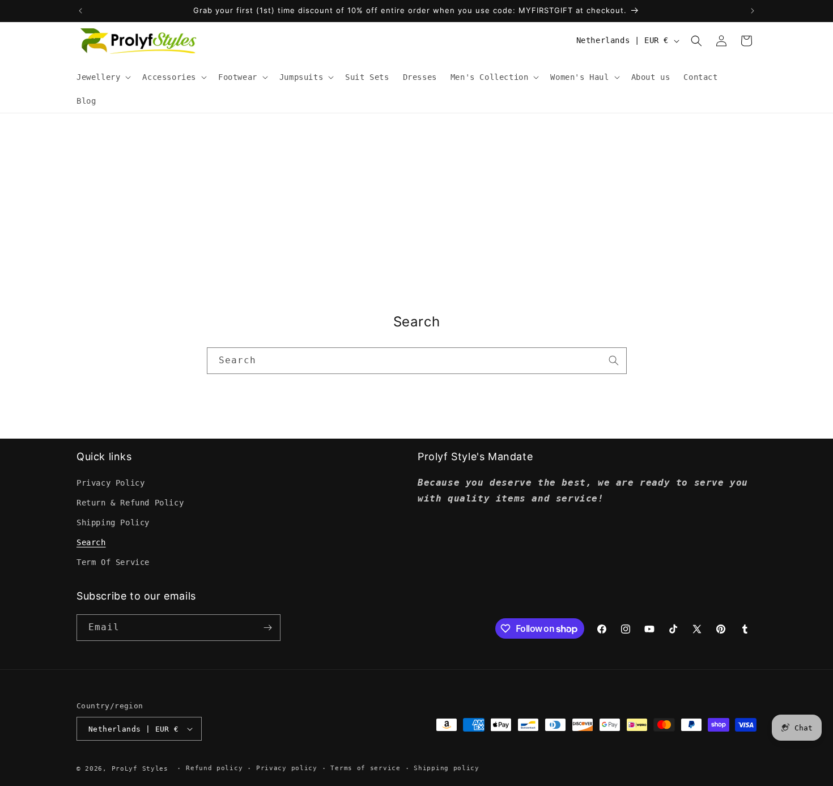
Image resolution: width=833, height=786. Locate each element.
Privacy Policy (110, 482)
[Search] (613, 360)
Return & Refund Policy (130, 502)
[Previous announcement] (80, 11)
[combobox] (416, 360)
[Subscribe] (267, 627)
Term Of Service (113, 562)
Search (91, 542)
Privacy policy (286, 768)
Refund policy (214, 768)
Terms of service (365, 768)
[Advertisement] (416, 198)
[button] (102, 77)
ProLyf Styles (140, 768)
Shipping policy (446, 768)
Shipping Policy (113, 522)
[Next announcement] (752, 11)
